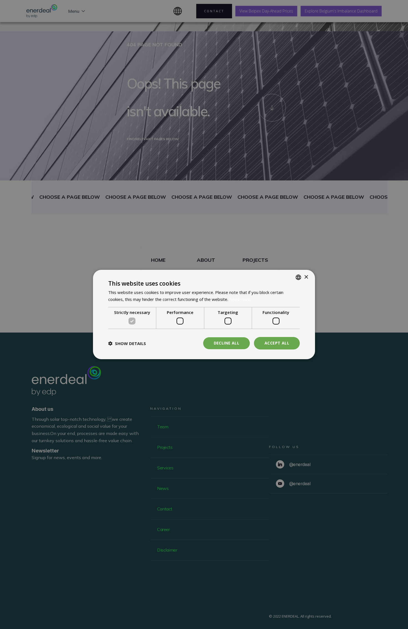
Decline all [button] (226, 343)
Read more (240, 299)
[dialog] (204, 314)
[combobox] (298, 277)
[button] (127, 343)
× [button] (306, 277)
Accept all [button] (277, 343)
